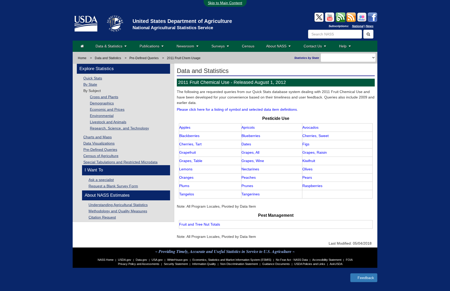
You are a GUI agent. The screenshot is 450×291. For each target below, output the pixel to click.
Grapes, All (250, 152)
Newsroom (186, 46)
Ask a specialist (101, 180)
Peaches (248, 177)
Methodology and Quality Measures (118, 211)
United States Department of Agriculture (182, 21)
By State (90, 84)
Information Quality (204, 263)
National (358, 26)
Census (248, 46)
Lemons (185, 169)
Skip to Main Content (225, 3)
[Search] (368, 34)
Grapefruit (187, 152)
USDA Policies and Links (309, 263)
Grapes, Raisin (314, 152)
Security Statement (176, 263)
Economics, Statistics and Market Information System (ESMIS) (231, 259)
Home (82, 58)
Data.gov (141, 259)
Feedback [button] (365, 278)
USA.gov (157, 259)
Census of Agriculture (100, 156)
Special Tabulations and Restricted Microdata (120, 162)
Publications (150, 46)
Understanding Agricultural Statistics (118, 205)
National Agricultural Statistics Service (173, 27)
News (369, 26)
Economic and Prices (107, 109)
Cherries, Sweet (315, 136)
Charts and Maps (97, 137)
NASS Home (106, 259)
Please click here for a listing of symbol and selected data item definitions (237, 109)
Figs (305, 144)
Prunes (247, 186)
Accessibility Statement (326, 259)
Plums (184, 186)
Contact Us (314, 46)
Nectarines (250, 169)
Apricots (248, 127)
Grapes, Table (190, 161)
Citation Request (102, 217)
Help (344, 46)
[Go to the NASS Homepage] (82, 46)
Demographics (102, 103)
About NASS (277, 46)
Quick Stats (92, 78)
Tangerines (250, 194)
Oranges (186, 177)
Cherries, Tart (190, 144)
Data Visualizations (99, 143)
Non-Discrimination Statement (239, 263)
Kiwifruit (308, 161)
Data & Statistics (110, 46)
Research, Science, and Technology (119, 128)
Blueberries (250, 136)
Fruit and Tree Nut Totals (199, 224)
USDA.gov (124, 259)
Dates (246, 144)
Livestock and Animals (108, 122)
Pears (307, 177)
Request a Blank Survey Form (113, 186)
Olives (307, 169)
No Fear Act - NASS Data (292, 259)
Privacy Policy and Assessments (138, 263)
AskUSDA (336, 263)
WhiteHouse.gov (177, 259)
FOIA (349, 259)
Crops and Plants (104, 97)
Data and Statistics (108, 58)
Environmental (102, 116)
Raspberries (312, 186)
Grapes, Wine (252, 161)
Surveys (219, 46)
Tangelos (186, 194)
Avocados (310, 127)
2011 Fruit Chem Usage (184, 58)
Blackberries (189, 136)
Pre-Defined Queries (100, 149)
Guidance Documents (276, 263)
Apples (184, 127)
